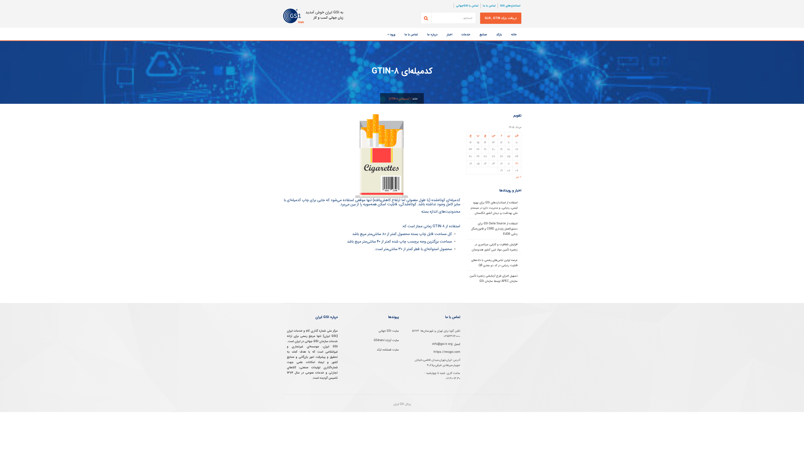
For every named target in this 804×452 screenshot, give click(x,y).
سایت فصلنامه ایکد (388, 349)
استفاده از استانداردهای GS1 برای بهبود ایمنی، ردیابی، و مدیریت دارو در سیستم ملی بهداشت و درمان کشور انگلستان (494, 207)
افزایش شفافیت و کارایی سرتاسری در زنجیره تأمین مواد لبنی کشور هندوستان (495, 247)
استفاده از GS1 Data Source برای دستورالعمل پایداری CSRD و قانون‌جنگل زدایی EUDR (494, 228)
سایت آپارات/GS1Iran (386, 340)
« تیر (518, 177)
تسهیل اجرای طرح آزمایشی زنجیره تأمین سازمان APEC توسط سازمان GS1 (494, 278)
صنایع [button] (483, 34)
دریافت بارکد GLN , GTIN (501, 18)
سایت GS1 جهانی (389, 331)
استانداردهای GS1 (510, 6)
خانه (514, 34)
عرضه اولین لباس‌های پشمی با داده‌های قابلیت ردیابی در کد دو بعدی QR (494, 263)
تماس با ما (489, 6)
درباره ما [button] (432, 34)
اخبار (449, 34)
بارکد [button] (499, 34)
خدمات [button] (465, 34)
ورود (392, 34)
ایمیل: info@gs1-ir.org (446, 344)
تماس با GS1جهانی (467, 6)
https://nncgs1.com (447, 352)
